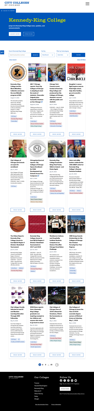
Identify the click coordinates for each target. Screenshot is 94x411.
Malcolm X (37, 391)
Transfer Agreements (36, 346)
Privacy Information (56, 404)
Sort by (43, 51)
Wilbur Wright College (36, 126)
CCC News (13, 116)
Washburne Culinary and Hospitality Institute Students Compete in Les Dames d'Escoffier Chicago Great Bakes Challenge (57, 242)
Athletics (21, 268)
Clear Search (13, 59)
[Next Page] (56, 364)
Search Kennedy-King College (17, 51)
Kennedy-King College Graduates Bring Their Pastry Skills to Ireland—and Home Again (57, 165)
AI (18, 339)
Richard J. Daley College (36, 201)
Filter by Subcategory (63, 51)
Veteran (79, 190)
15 (51, 364)
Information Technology (55, 126)
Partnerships (14, 121)
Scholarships (73, 270)
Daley (36, 396)
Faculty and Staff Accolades (17, 341)
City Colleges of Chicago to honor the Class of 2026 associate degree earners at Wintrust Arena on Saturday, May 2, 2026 (76, 313)
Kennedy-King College (16, 118)
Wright (36, 399)
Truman (36, 383)
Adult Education (73, 115)
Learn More (15, 34)
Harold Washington (40, 385)
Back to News (9, 11)
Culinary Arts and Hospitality (57, 193)
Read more (17, 134)
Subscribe (29, 34)
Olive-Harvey (38, 393)
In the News (33, 121)
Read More (18, 72)
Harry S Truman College (36, 199)
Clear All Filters (81, 59)
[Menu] (87, 4)
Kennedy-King (39, 388)
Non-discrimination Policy (41, 404)
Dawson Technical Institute (37, 123)
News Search (2, 52)
